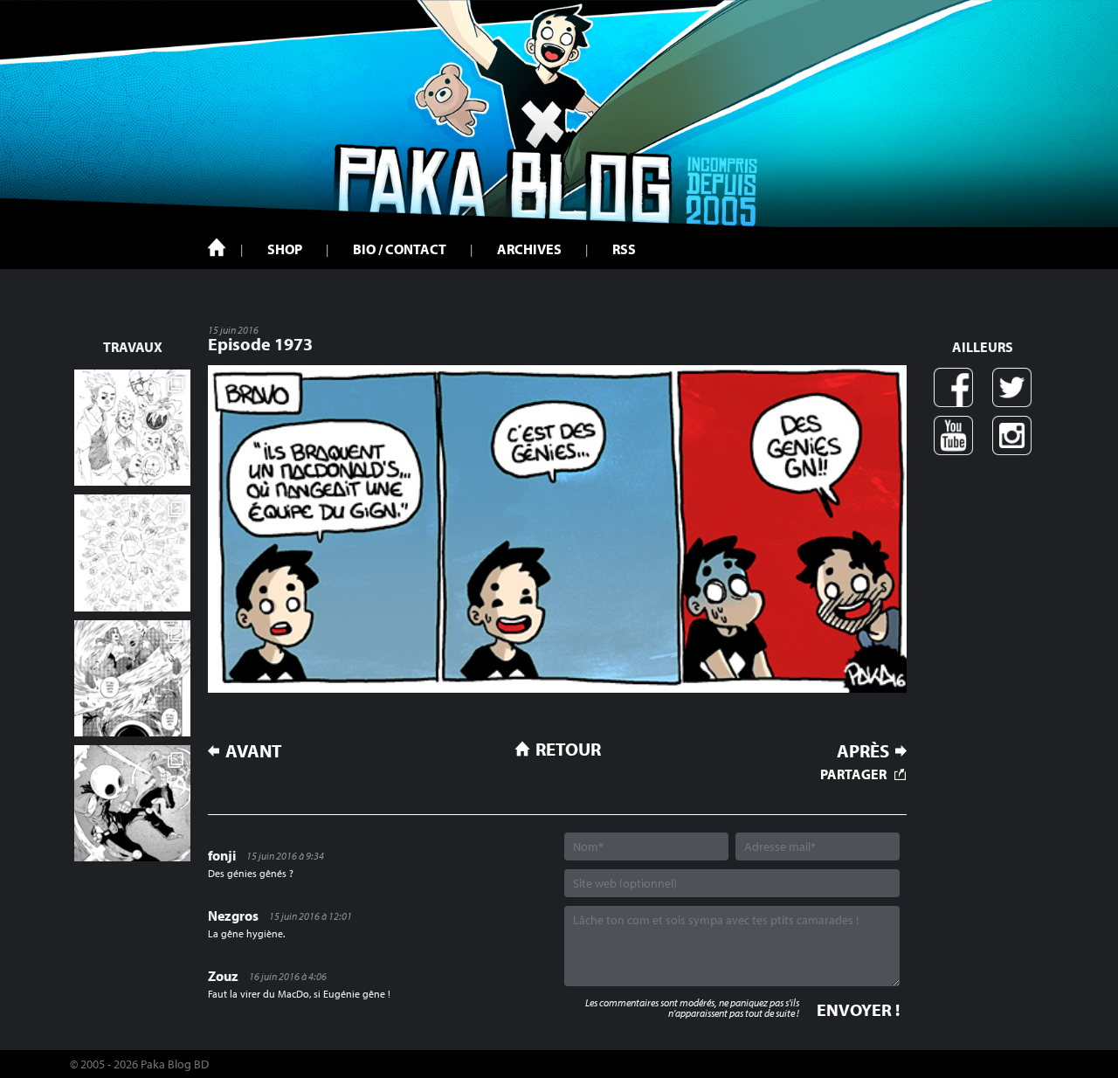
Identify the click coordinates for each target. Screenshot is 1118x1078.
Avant (253, 751)
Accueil (216, 247)
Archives (529, 249)
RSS (624, 249)
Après (863, 751)
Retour (568, 748)
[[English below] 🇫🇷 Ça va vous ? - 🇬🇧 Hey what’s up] (132, 552)
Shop (284, 249)
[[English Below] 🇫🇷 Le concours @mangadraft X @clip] (132, 678)
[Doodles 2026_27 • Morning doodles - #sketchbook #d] (132, 428)
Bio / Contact (399, 249)
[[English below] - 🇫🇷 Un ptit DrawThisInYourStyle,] (132, 803)
